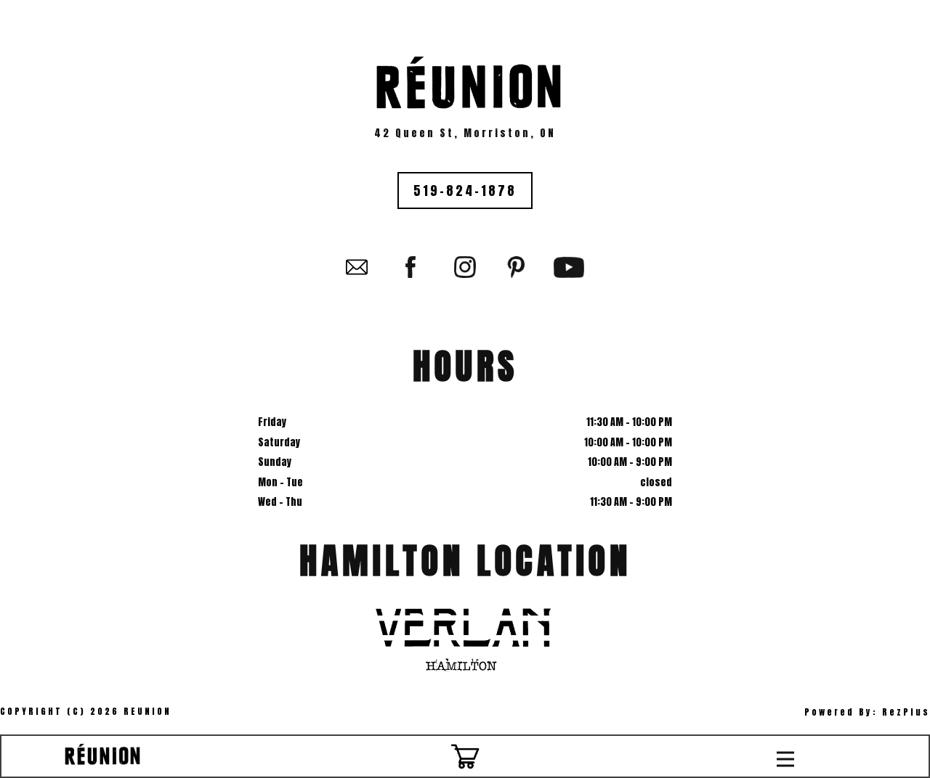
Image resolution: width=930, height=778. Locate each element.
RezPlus (906, 711)
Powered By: (843, 711)
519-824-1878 (465, 190)
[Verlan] (465, 635)
